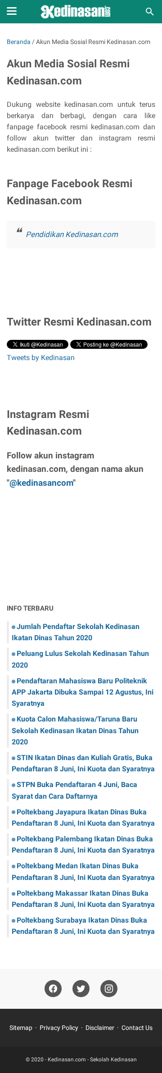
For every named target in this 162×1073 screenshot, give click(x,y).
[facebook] (53, 989)
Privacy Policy (59, 1027)
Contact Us (137, 1027)
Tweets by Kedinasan (41, 357)
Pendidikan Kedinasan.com (72, 234)
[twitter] (81, 989)
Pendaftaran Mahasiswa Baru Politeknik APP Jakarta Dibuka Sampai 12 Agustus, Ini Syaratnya (82, 692)
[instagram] (108, 989)
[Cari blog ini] (149, 11)
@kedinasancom (41, 483)
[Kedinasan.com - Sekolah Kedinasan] (81, 11)
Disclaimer (100, 1027)
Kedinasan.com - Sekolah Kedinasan (92, 1059)
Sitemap (20, 1027)
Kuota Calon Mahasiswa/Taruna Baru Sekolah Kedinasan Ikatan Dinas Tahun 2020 (75, 730)
